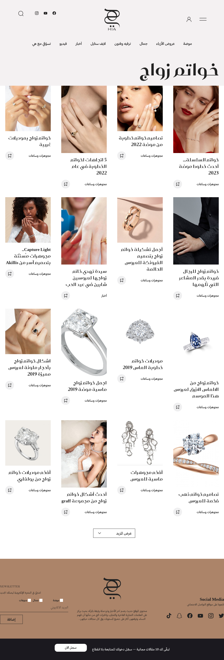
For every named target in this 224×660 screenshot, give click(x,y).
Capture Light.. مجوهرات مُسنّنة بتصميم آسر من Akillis (28, 255)
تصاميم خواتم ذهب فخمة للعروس (198, 497)
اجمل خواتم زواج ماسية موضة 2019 (87, 386)
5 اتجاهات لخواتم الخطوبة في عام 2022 (89, 166)
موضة (187, 43)
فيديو (63, 43)
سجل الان (71, 648)
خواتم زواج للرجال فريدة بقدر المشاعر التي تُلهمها (199, 277)
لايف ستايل (98, 43)
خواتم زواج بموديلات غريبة (29, 141)
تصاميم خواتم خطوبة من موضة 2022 (141, 141)
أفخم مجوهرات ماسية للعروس (146, 475)
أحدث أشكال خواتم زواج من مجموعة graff (84, 497)
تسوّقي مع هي (41, 43)
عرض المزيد (123, 533)
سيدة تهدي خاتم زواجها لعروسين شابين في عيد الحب (86, 277)
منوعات (23, 600)
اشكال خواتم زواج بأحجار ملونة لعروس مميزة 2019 (29, 367)
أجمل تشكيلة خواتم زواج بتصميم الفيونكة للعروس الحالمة (142, 259)
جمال (143, 43)
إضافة (11, 619)
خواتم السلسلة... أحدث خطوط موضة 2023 (199, 166)
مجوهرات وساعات (208, 184)
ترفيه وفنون (122, 43)
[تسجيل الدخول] (189, 19)
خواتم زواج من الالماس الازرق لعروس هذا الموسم (196, 389)
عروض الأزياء (165, 43)
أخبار (79, 43)
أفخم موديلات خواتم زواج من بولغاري (30, 475)
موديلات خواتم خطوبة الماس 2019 (143, 364)
